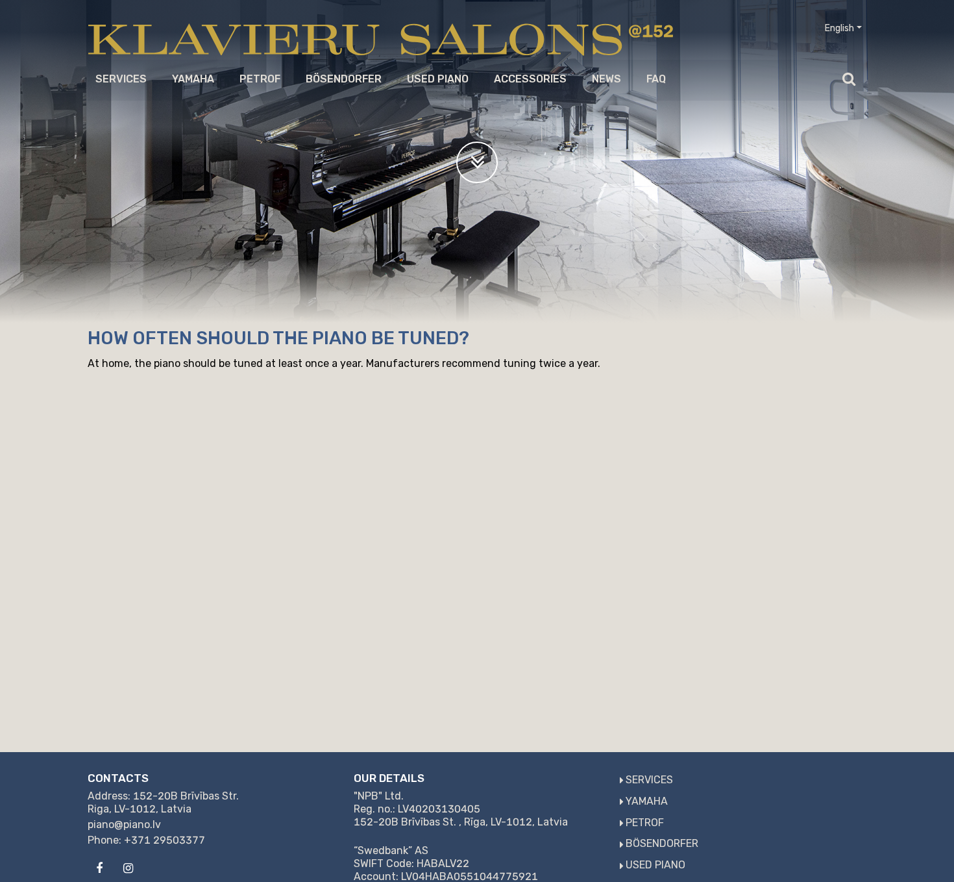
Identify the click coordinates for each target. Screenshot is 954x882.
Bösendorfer (344, 79)
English (839, 28)
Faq (656, 79)
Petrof (259, 79)
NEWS (606, 79)
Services (121, 79)
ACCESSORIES (530, 79)
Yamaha (193, 79)
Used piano (438, 79)
